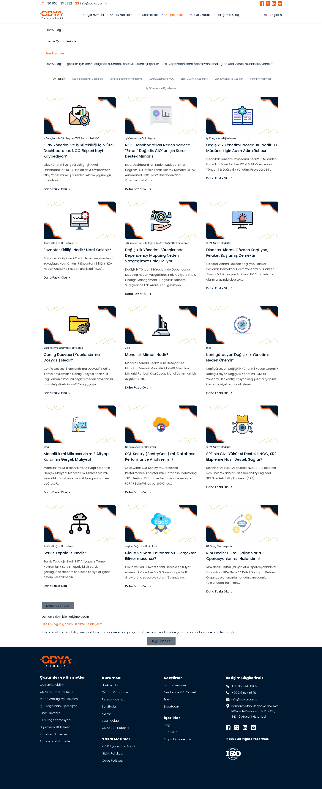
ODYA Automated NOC (161, 78)
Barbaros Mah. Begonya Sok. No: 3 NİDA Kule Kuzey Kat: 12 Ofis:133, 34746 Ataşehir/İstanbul (255, 711)
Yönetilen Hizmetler (260, 78)
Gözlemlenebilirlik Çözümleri (87, 78)
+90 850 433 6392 (244, 686)
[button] (58, 605)
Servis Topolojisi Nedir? (65, 553)
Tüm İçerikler (58, 78)
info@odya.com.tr (244, 699)
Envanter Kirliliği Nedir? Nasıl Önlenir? (77, 249)
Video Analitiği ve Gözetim (229, 78)
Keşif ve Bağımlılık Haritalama (125, 78)
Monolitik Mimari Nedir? (146, 354)
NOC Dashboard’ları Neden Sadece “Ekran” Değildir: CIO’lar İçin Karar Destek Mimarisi (157, 150)
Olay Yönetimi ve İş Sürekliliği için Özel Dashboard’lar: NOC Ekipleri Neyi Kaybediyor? (79, 150)
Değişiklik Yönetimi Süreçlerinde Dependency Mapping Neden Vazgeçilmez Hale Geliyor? (154, 255)
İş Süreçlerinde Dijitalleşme (161, 88)
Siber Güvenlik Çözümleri (194, 78)
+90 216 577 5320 (243, 693)
